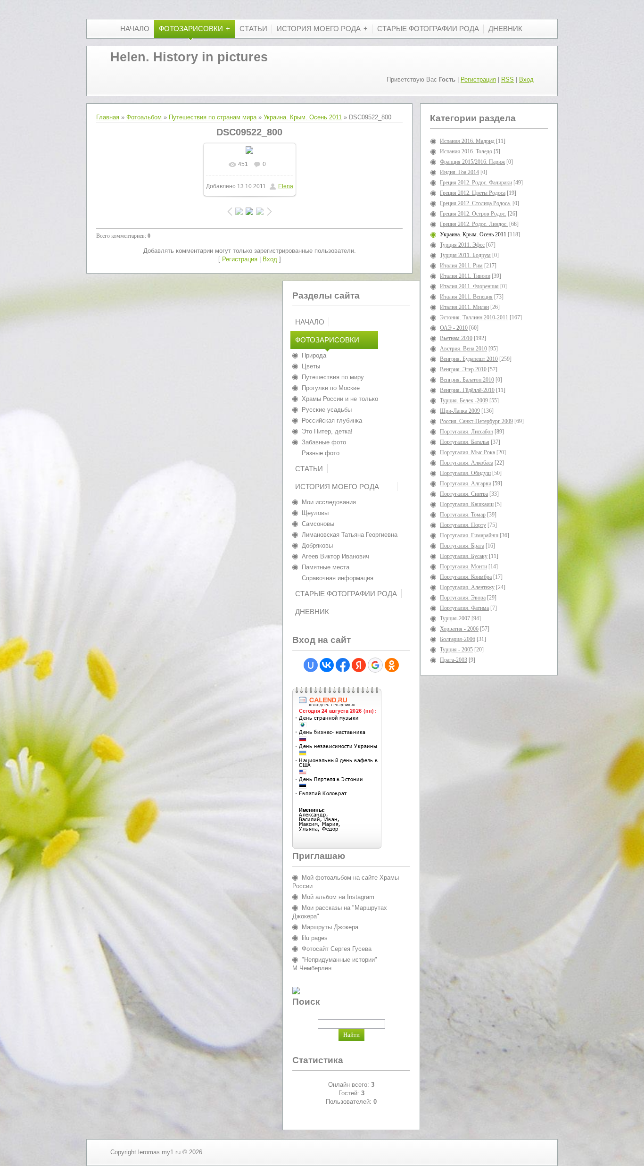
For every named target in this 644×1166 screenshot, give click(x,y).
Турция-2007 (455, 618)
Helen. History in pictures (189, 57)
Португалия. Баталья (464, 442)
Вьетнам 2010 (456, 338)
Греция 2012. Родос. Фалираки (476, 182)
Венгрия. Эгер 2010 (463, 369)
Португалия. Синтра (464, 494)
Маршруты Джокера (330, 927)
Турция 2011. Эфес (462, 245)
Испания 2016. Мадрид (467, 141)
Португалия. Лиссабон (466, 431)
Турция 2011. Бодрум (465, 255)
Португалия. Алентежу (467, 587)
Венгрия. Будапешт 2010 (469, 359)
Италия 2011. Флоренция (469, 286)
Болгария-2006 (457, 639)
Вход (526, 79)
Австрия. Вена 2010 (463, 348)
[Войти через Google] (375, 665)
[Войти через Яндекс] (359, 665)
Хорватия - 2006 (459, 628)
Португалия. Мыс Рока (467, 452)
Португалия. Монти (463, 566)
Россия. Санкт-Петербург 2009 (476, 421)
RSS (507, 79)
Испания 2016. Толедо (466, 151)
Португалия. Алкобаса (466, 462)
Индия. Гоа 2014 (459, 172)
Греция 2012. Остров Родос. (473, 213)
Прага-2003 (453, 660)
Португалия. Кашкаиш (467, 504)
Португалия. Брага (462, 545)
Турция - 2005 (456, 649)
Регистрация (478, 79)
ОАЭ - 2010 (454, 328)
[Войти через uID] (311, 665)
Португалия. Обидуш (465, 473)
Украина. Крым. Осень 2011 (303, 117)
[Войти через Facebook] (343, 665)
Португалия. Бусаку (463, 556)
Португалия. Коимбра (466, 577)
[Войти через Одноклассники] (392, 665)
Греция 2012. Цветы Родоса (472, 193)
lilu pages (315, 937)
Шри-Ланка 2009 (460, 411)
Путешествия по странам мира (212, 117)
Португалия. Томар (463, 514)
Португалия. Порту (463, 525)
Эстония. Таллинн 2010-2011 (474, 317)
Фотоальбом (144, 117)
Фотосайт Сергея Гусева (337, 948)
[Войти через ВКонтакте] (327, 665)
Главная (107, 117)
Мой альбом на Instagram (338, 896)
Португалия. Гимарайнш (469, 535)
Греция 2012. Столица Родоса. (475, 203)
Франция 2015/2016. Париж (472, 161)
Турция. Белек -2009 (464, 400)
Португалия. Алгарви (465, 483)
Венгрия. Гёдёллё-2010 (467, 390)
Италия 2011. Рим (461, 265)
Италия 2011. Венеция (466, 296)
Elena (285, 186)
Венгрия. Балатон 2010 (467, 379)
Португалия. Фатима (464, 608)
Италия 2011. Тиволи (465, 276)
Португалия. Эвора (463, 597)
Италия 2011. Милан (464, 307)
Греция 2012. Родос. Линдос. (474, 224)
